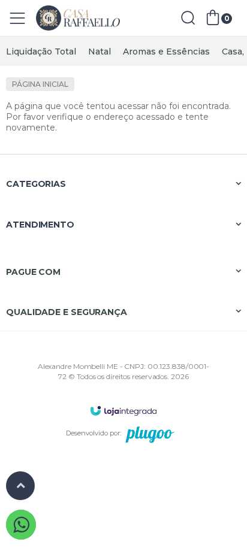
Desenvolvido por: (93, 433)
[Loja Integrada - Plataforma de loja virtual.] (123, 410)
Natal (99, 51)
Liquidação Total (41, 51)
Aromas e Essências (166, 51)
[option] (41, 51)
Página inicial (40, 84)
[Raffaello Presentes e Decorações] (78, 18)
